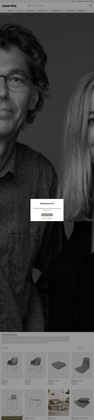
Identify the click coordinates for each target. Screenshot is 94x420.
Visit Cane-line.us (47, 215)
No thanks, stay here (47, 218)
